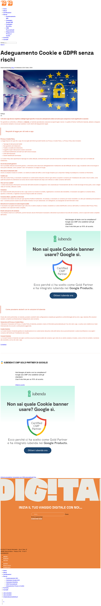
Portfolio (6, 37)
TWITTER (5, 560)
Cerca (2, 42)
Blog (12, 67)
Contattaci (3, 344)
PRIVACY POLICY (7, 565)
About (5, 10)
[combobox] (10, 43)
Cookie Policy (7, 567)
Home (5, 9)
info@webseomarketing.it (10, 596)
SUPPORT (5, 563)
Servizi (5, 14)
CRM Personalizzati (11, 584)
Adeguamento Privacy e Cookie (10, 33)
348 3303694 (7, 593)
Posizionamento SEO (12, 578)
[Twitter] (3, 602)
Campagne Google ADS (13, 580)
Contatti (5, 39)
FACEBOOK (5, 558)
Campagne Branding (12, 582)
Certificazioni (7, 12)
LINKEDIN (5, 556)
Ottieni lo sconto (20, 385)
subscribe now (36, 519)
